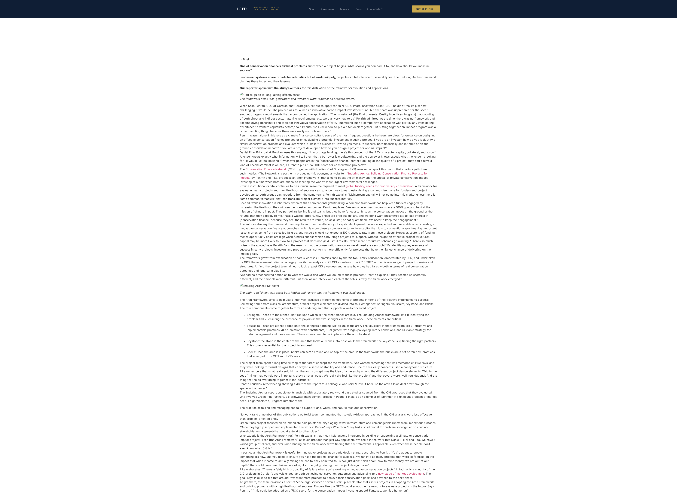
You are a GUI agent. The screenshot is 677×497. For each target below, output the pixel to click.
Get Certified (425, 9)
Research (345, 9)
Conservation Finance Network (266, 169)
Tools (359, 9)
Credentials (373, 9)
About (312, 9)
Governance (327, 9)
